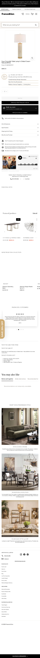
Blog (2, 573)
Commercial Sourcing (6, 607)
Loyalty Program (5, 578)
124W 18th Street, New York (20, 561)
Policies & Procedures (6, 589)
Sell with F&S (4, 611)
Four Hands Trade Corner (30, 9)
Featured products (9, 213)
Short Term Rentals (5, 609)
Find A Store (4, 571)
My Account (4, 566)
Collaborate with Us (5, 614)
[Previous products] (5, 231)
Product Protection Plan (6, 591)
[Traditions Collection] (20, 472)
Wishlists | (28, 14)
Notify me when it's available (20, 112)
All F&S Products (4, 9)
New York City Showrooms (15, 82)
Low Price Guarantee (6, 575)
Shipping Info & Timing (7, 131)
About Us (3, 569)
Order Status (4, 598)
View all (35, 213)
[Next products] (35, 231)
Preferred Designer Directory (7, 582)
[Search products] (35, 25)
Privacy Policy (4, 580)
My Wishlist (4, 593)
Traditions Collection (16, 9)
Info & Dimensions (6, 124)
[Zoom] (32, 58)
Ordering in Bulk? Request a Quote (20, 102)
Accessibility (4, 596)
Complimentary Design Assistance (17, 79)
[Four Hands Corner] (20, 426)
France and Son (5, 171)
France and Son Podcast (14, 171)
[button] (20, 656)
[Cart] (32, 14)
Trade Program (4, 604)
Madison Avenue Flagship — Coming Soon (19, 84)
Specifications (5, 127)
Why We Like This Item (7, 135)
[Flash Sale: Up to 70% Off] (20, 518)
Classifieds (4, 616)
